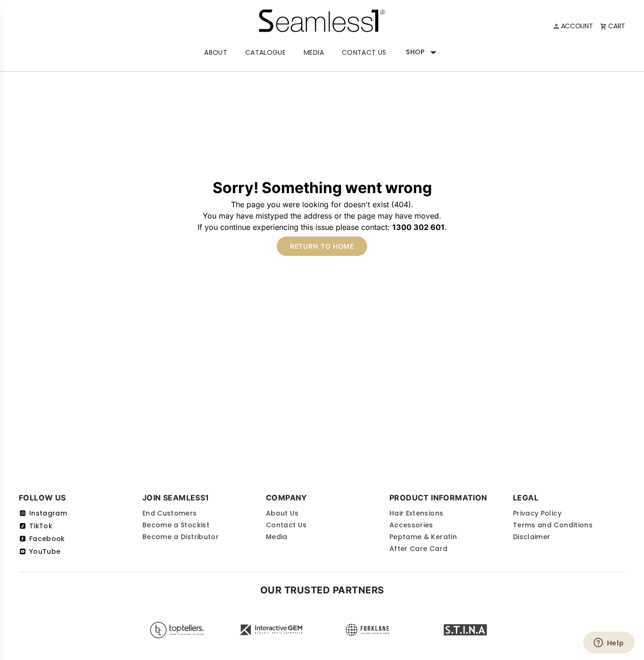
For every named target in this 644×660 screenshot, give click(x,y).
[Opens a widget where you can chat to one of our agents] (609, 643)
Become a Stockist (175, 525)
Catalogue (265, 52)
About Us (282, 513)
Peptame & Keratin (423, 537)
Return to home (322, 246)
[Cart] (612, 26)
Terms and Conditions (553, 525)
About (215, 52)
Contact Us (364, 52)
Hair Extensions (416, 513)
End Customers (169, 513)
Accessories (411, 525)
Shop (415, 52)
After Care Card (418, 548)
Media (314, 52)
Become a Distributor (180, 537)
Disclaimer (532, 537)
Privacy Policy (537, 513)
